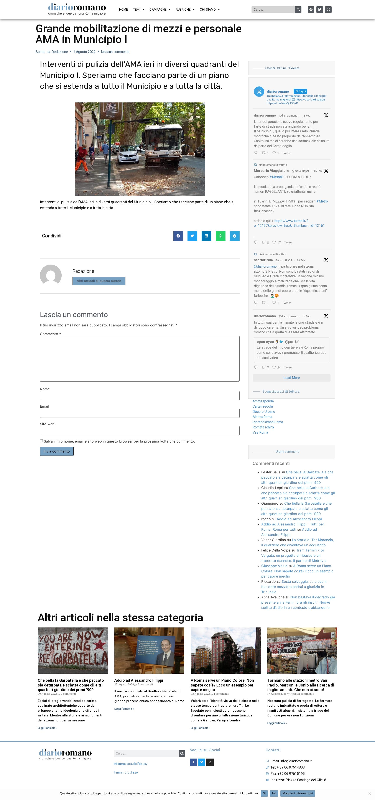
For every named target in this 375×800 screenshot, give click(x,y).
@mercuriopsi (300, 171)
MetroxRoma (262, 417)
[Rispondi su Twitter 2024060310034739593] (257, 153)
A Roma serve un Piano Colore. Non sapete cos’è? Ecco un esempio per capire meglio (297, 571)
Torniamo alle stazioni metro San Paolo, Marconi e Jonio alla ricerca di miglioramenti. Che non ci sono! (300, 685)
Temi (136, 10)
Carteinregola (263, 406)
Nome (45, 389)
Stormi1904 (263, 260)
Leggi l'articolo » (47, 727)
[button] (178, 236)
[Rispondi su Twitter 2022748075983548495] (257, 368)
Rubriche (183, 10)
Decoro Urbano (264, 412)
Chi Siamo (208, 10)
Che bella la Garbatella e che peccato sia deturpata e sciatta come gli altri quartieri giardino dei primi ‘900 (297, 477)
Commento (50, 334)
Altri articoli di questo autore (99, 281)
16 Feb (318, 171)
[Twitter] (319, 9)
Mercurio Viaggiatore (271, 171)
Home (123, 10)
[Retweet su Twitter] (255, 164)
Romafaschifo (263, 427)
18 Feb (306, 115)
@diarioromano (288, 115)
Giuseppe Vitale (274, 566)
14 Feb (306, 316)
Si (264, 793)
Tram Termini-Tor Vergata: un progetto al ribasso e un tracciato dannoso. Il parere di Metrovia (293, 555)
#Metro (322, 201)
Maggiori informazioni (298, 793)
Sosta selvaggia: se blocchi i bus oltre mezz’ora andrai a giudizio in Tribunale (294, 586)
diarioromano (265, 115)
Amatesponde (263, 401)
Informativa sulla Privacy (130, 763)
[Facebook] (311, 9)
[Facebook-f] (193, 762)
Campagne (158, 10)
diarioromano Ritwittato (273, 164)
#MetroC (276, 177)
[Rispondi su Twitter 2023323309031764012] (257, 243)
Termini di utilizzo (126, 772)
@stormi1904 (283, 260)
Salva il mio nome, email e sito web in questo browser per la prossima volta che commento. (119, 441)
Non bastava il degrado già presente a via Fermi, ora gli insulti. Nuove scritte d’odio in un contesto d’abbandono (298, 602)
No (274, 793)
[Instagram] (328, 9)
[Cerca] (298, 9)
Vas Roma (260, 432)
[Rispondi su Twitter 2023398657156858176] (257, 303)
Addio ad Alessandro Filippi (299, 519)
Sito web (47, 424)
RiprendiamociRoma (268, 422)
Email (44, 406)
